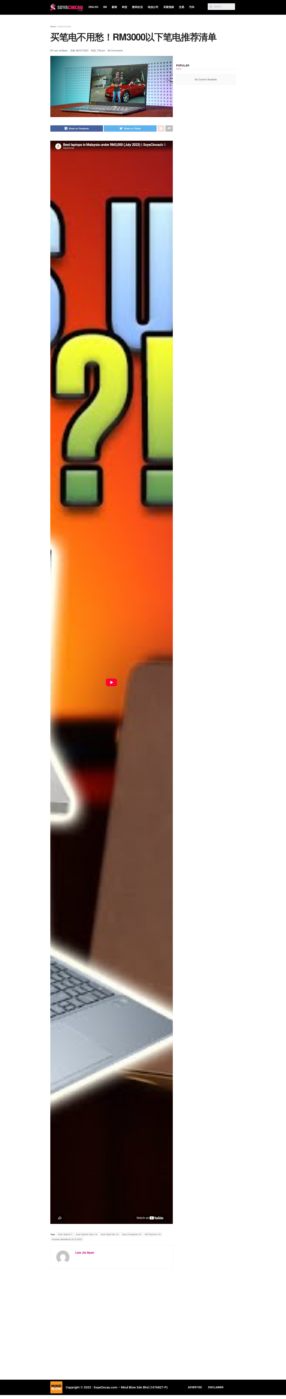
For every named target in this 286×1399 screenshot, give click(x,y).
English (93, 7)
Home (53, 26)
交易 (181, 7)
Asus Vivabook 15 (131, 1234)
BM (105, 7)
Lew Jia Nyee (84, 1252)
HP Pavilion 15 (153, 1234)
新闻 (114, 7)
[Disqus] (111, 1322)
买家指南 (168, 7)
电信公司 (153, 7)
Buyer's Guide (64, 26)
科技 (124, 7)
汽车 (191, 7)
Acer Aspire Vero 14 (86, 1234)
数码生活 (137, 7)
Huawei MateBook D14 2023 (67, 1239)
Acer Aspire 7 (65, 1234)
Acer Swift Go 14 (110, 1234)
